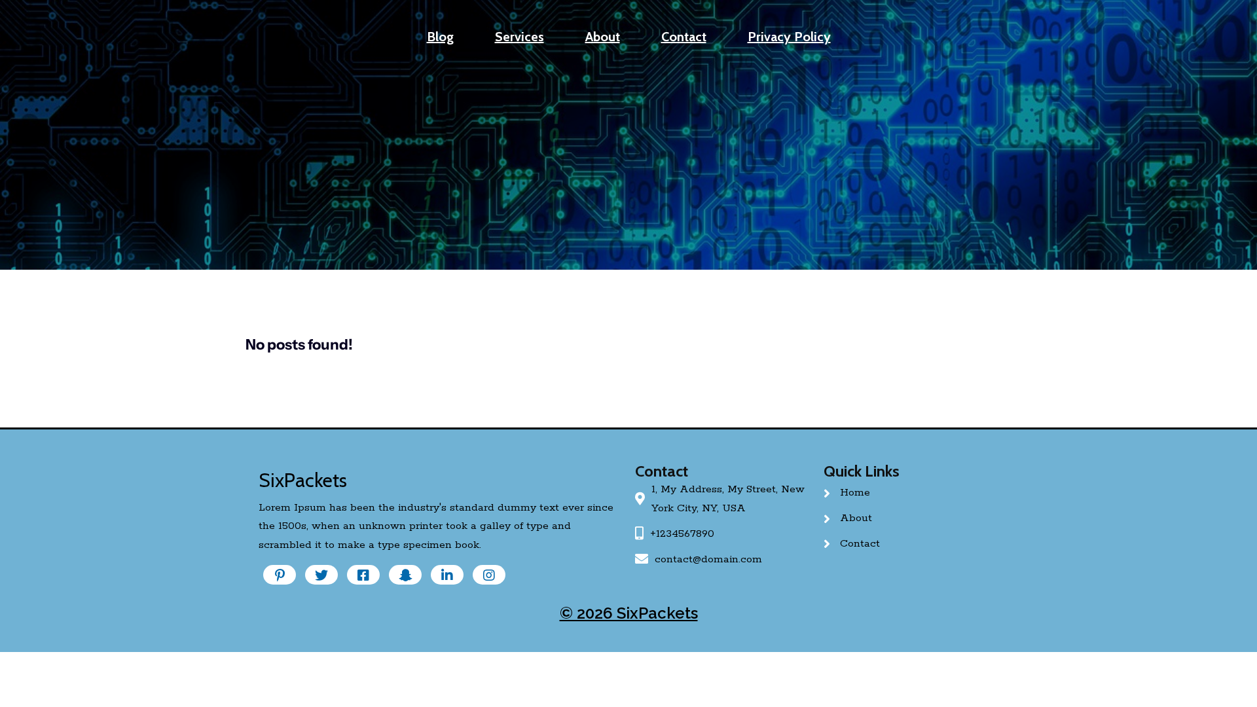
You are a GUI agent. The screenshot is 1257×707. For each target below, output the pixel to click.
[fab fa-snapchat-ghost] (405, 575)
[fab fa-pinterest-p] (279, 575)
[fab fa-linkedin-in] (447, 575)
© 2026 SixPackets (629, 613)
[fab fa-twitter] (321, 575)
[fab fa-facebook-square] (363, 575)
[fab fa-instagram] (489, 575)
